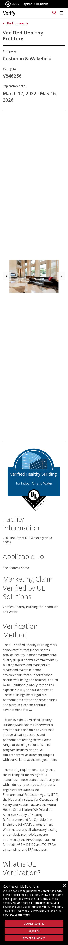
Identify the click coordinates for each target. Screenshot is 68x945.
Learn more (22, 914)
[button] (7, 276)
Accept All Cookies (34, 938)
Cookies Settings (34, 923)
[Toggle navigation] (54, 12)
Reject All (34, 931)
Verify (9, 13)
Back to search (17, 23)
